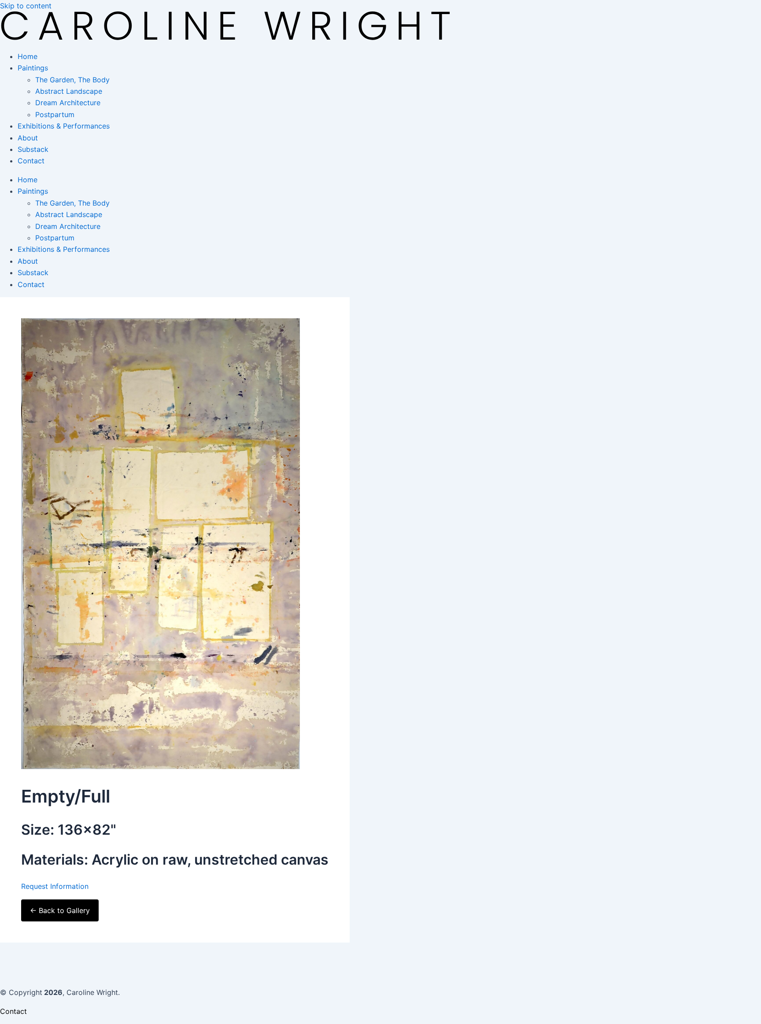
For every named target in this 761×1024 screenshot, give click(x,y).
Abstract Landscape (68, 91)
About (28, 137)
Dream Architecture (67, 102)
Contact (31, 160)
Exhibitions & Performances (64, 126)
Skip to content (26, 5)
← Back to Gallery (60, 910)
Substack (33, 149)
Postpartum (54, 114)
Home (27, 56)
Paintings (33, 67)
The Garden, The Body (72, 79)
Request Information (55, 886)
